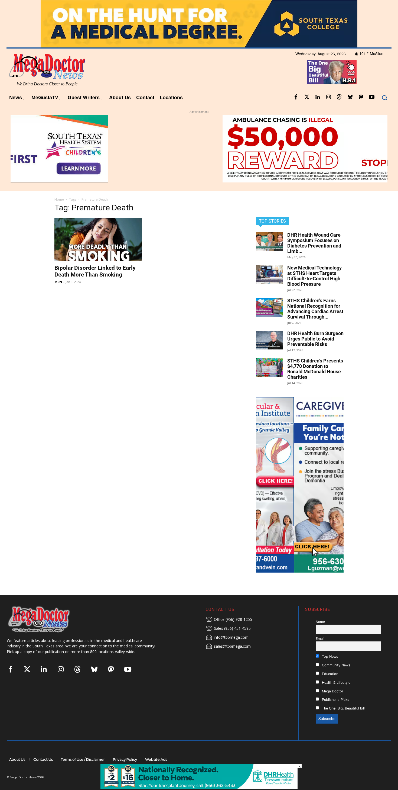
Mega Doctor (332, 691)
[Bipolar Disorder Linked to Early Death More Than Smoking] (98, 239)
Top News (329, 656)
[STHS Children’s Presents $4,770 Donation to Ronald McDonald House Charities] (269, 367)
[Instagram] (328, 97)
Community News (335, 665)
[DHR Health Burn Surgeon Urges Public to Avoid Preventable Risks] (269, 340)
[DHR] (199, 787)
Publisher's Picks (335, 700)
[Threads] (339, 97)
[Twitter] (306, 97)
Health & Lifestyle (335, 682)
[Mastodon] (360, 97)
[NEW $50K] (199, 148)
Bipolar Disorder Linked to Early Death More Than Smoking (95, 271)
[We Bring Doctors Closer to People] (47, 619)
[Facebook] (296, 97)
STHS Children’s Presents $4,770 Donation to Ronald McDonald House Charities (315, 369)
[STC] (199, 23)
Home (59, 199)
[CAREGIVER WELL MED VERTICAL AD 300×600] (300, 485)
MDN (58, 282)
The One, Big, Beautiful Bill (343, 708)
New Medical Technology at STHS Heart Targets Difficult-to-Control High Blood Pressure (314, 276)
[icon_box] (229, 620)
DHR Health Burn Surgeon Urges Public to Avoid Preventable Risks (315, 338)
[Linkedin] (317, 97)
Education (329, 674)
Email (320, 639)
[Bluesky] (350, 97)
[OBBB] (332, 72)
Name (320, 622)
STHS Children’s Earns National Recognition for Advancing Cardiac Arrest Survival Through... (315, 309)
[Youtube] (371, 97)
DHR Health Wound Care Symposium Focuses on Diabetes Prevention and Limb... (314, 243)
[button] (384, 97)
